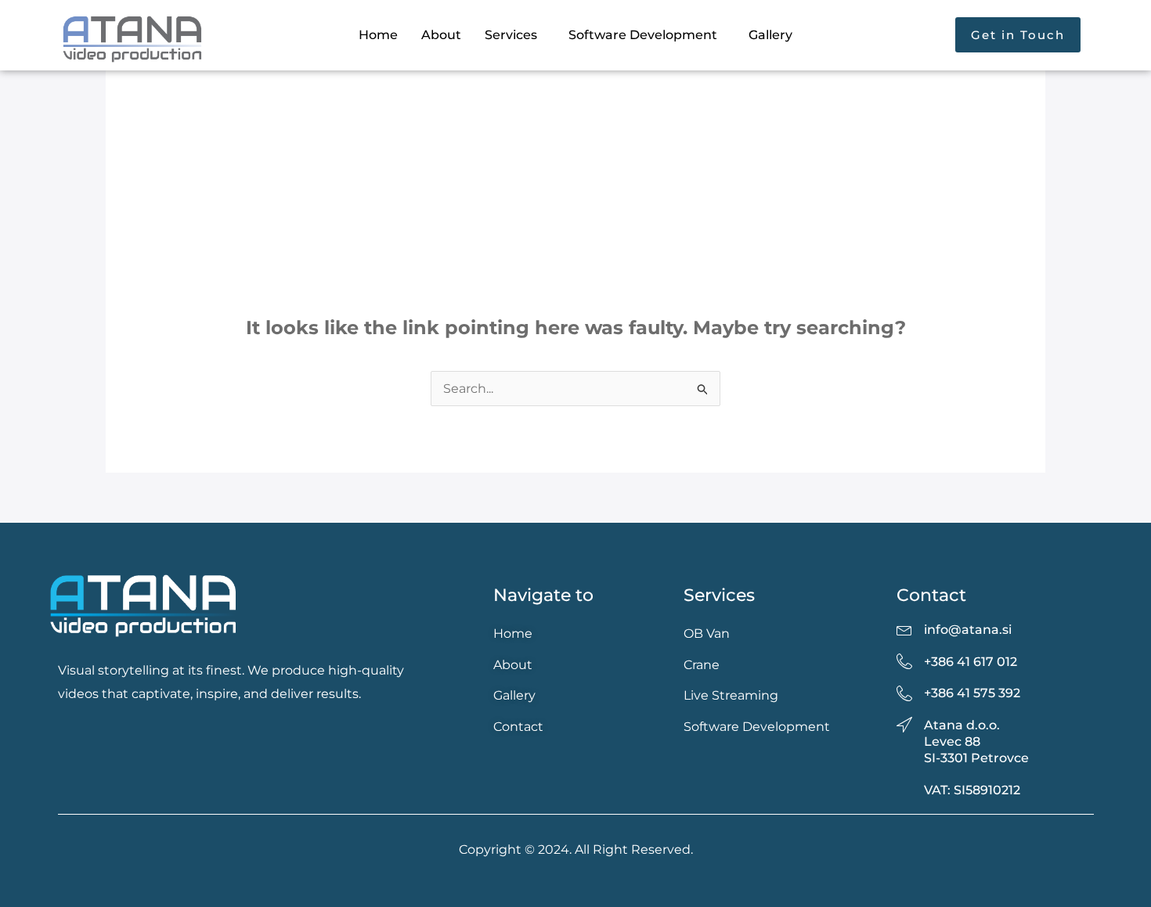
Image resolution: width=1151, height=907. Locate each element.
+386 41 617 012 (970, 661)
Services (511, 34)
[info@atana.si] (904, 630)
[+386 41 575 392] (904, 694)
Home (378, 34)
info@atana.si (968, 629)
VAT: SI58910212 (972, 790)
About (441, 34)
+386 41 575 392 (972, 693)
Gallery (770, 34)
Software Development (642, 34)
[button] (515, 35)
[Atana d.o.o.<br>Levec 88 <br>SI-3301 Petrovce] (904, 725)
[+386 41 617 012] (904, 662)
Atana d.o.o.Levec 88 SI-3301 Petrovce (976, 741)
